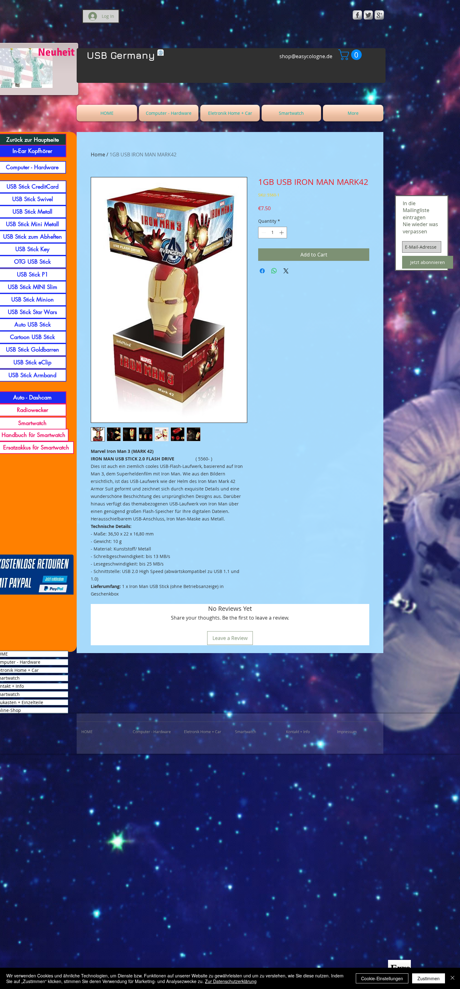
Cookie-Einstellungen (382, 978)
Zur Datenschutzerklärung (231, 981)
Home (98, 154)
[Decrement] (263, 232)
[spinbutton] (272, 232)
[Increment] (282, 232)
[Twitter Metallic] (368, 15)
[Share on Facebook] (262, 271)
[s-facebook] (357, 15)
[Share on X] (286, 271)
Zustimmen (428, 978)
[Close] (452, 978)
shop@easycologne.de (305, 56)
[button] (351, 54)
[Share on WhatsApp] (274, 271)
